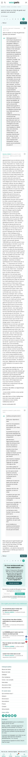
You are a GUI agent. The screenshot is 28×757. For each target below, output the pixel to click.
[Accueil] (14, 2)
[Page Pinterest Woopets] (6, 715)
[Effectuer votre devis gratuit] (14, 575)
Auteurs (4, 696)
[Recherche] (5, 2)
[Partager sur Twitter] (26, 639)
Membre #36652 (7, 154)
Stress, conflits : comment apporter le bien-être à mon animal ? (12, 726)
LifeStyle (4, 674)
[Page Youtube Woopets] (12, 715)
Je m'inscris (20, 594)
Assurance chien (6, 685)
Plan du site (4, 751)
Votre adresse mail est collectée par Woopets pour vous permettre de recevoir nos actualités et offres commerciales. (14, 597)
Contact (4, 706)
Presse (4, 704)
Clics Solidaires (6, 677)
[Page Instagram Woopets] (9, 715)
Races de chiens (6, 669)
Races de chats (6, 672)
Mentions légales (12, 751)
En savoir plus (14, 598)
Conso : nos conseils (7, 680)
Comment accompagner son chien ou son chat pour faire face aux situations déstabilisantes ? (14, 736)
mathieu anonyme (11, 416)
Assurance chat (6, 687)
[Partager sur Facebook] (26, 637)
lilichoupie (9, 38)
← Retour (3, 23)
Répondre (23, 23)
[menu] (2, 2)
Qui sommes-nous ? (7, 693)
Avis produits (5, 709)
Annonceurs (5, 699)
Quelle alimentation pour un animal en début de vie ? (13, 722)
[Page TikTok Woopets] (15, 715)
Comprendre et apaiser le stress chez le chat (13, 741)
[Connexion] (26, 2)
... (9, 19)
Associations (5, 701)
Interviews (5, 682)
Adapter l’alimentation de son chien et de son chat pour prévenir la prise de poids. (13, 731)
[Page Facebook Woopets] (3, 715)
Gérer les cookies (22, 751)
